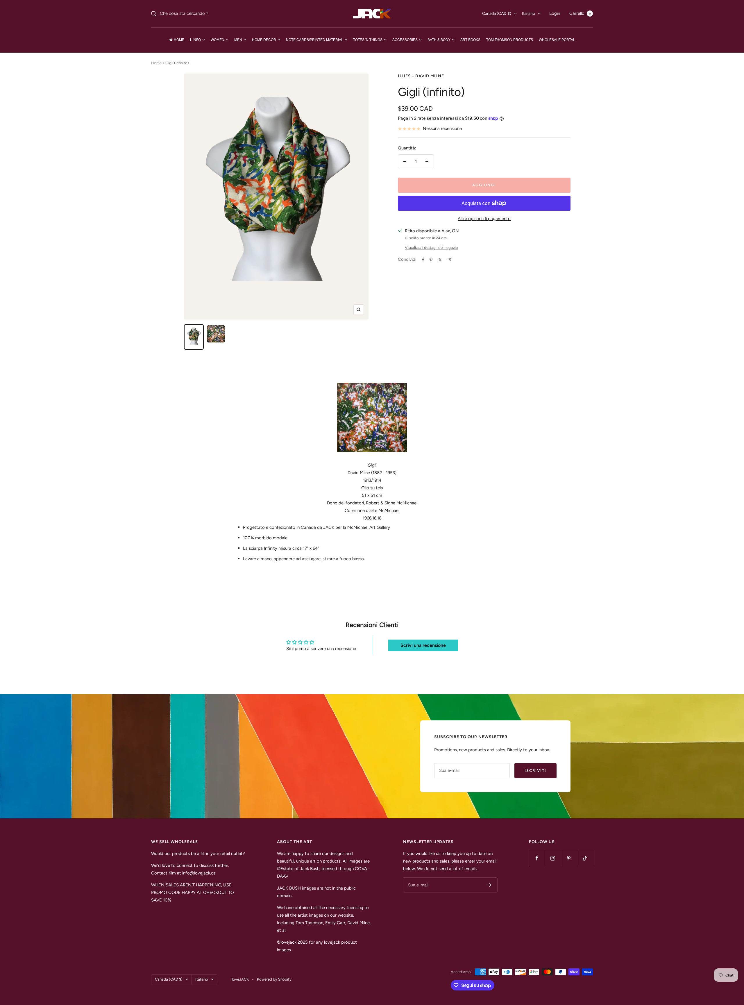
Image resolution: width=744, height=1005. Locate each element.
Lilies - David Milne (421, 76)
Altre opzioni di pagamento (484, 218)
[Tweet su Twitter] (440, 260)
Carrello (580, 13)
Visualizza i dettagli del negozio (431, 247)
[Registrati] (489, 885)
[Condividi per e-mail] (450, 259)
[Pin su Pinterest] (431, 260)
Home (156, 63)
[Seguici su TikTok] (585, 858)
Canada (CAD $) (496, 13)
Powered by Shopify (274, 979)
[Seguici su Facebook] (537, 858)
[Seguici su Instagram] (553, 858)
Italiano (528, 13)
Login (554, 13)
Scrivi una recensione (423, 645)
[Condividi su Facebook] (423, 260)
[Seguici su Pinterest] (569, 858)
